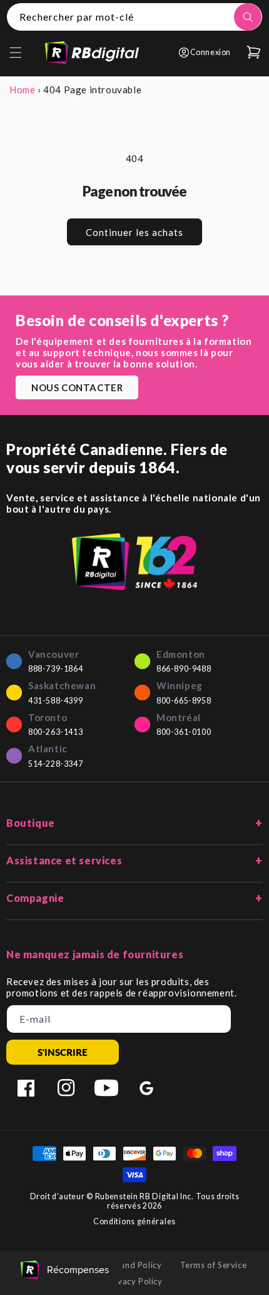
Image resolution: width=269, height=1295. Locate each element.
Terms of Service (213, 1265)
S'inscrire (63, 1052)
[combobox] (134, 17)
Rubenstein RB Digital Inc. (144, 1196)
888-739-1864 (55, 668)
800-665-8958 (183, 700)
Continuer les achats (134, 232)
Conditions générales (134, 1221)
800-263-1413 (55, 732)
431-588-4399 (55, 700)
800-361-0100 (183, 732)
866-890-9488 (183, 668)
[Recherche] (247, 17)
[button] (15, 52)
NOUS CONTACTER (77, 387)
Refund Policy (135, 1265)
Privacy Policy (134, 1281)
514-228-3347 (55, 764)
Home (22, 89)
